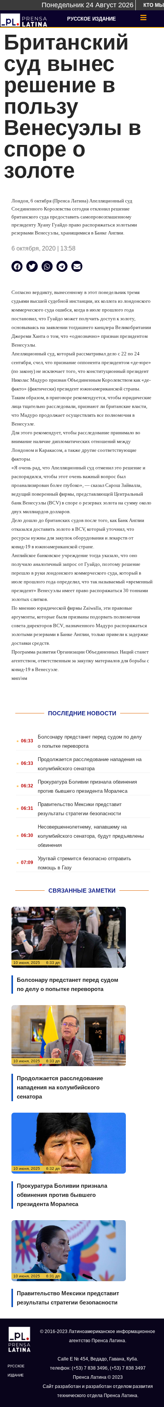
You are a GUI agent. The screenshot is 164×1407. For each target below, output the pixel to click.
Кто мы (153, 5)
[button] (17, 266)
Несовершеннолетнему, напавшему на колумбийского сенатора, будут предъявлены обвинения (91, 836)
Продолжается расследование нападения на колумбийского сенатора (60, 1087)
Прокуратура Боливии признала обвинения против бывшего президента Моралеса (62, 1194)
